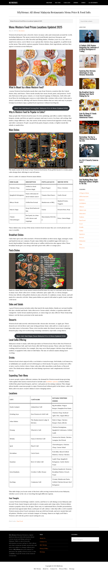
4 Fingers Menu (84, 193)
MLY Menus (43, 545)
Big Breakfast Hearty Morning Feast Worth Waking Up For (86, 94)
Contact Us (43, 541)
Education (82, 213)
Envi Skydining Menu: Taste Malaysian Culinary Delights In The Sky (88, 181)
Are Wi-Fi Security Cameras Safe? (88, 161)
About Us (42, 538)
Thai (80, 244)
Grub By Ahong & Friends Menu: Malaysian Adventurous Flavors (87, 115)
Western (82, 248)
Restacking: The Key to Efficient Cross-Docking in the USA (88, 138)
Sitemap (42, 552)
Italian (81, 230)
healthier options (52, 382)
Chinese (81, 207)
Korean (81, 237)
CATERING (82, 203)
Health (81, 227)
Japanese (82, 234)
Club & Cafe (82, 210)
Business (82, 200)
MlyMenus (13, 2)
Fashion (81, 217)
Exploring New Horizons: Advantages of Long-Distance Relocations (87, 72)
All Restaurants (83, 196)
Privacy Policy (44, 548)
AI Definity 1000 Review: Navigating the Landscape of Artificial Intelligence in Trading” (89, 48)
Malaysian (82, 241)
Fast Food (20, 521)
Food (80, 224)
